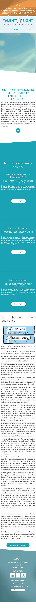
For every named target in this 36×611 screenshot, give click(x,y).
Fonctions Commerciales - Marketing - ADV (18, 175)
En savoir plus (18, 201)
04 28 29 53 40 (18, 583)
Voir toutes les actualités (18, 545)
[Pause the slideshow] (30, 51)
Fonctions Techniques (18, 227)
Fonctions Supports (18, 279)
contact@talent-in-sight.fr (18, 586)
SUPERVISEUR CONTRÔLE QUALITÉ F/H (18, 232)
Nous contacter (18, 590)
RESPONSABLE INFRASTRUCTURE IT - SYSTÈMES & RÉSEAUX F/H (18, 285)
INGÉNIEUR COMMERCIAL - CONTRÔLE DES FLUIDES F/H (18, 182)
